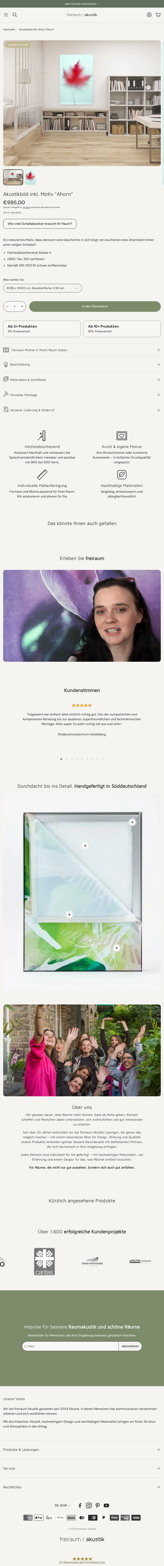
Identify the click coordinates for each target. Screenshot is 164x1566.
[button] (6, 14)
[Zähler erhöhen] (22, 306)
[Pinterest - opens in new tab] (97, 1505)
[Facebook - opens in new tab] (80, 1505)
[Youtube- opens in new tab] (106, 1505)
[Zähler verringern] (7, 306)
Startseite (9, 29)
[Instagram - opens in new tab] (89, 1505)
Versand (27, 207)
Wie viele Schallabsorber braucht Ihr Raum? (40, 224)
